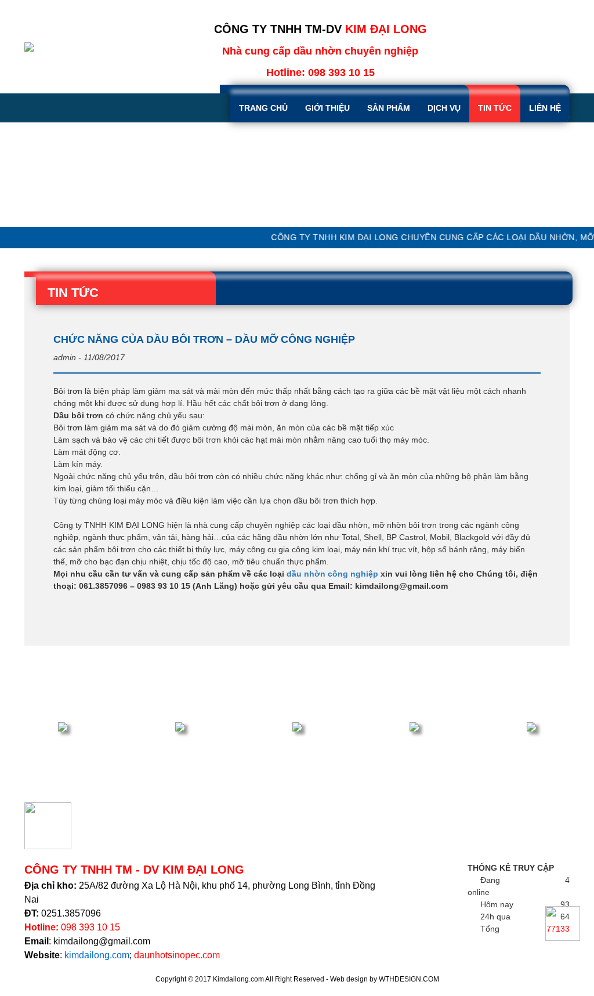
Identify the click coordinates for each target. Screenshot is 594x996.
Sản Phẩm (388, 108)
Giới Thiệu (327, 108)
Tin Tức (495, 108)
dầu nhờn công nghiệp (332, 573)
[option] (297, 174)
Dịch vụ (444, 108)
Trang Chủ (263, 108)
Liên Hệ (545, 108)
